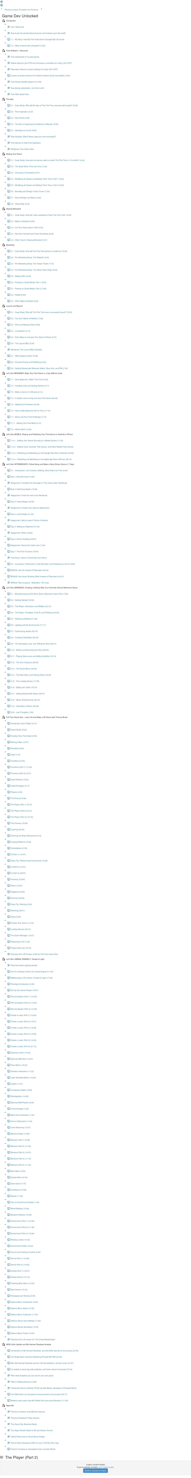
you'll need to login (106, 1467)
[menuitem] (1, 6)
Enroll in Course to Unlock (95, 1470)
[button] (1, 2)
